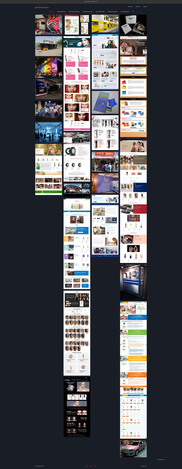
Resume (145, 6)
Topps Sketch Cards (100, 11)
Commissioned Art (125, 11)
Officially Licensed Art (112, 11)
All (133, 11)
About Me (130, 6)
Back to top (144, 466)
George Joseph (41, 6)
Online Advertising (61, 11)
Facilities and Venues (87, 11)
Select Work (51, 11)
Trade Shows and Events (74, 11)
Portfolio (138, 6)
